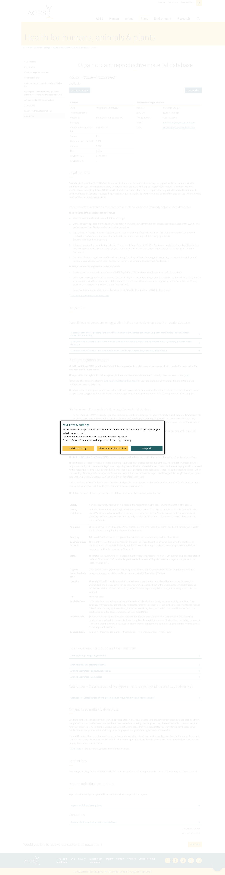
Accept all (146, 448)
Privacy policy (120, 436)
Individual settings (78, 448)
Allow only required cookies (112, 448)
